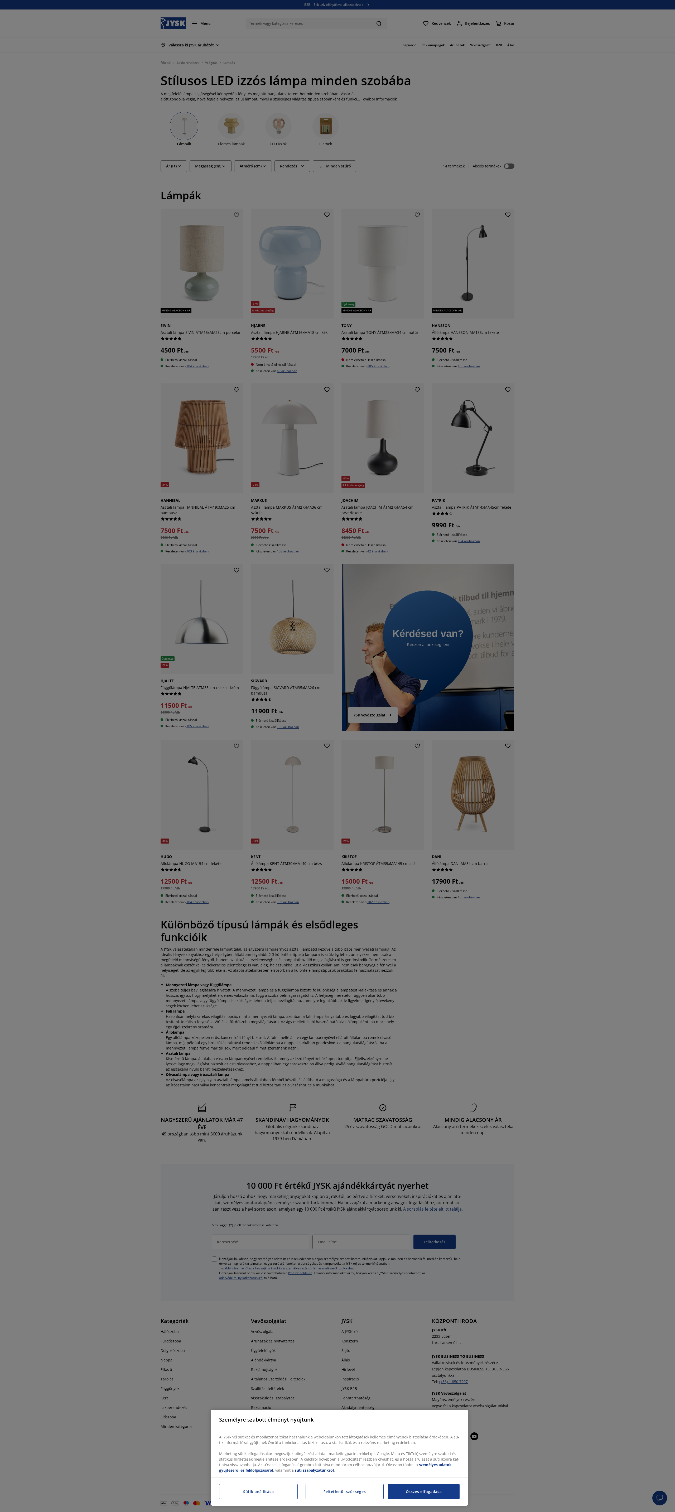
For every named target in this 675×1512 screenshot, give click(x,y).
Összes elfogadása (424, 1491)
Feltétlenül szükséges (345, 1491)
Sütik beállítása (258, 1491)
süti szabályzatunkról (314, 1470)
